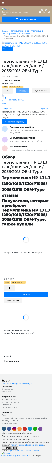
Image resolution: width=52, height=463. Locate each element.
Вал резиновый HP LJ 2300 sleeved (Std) (23, 253)
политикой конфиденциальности (27, 445)
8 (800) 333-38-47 (10, 423)
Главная (5, 31)
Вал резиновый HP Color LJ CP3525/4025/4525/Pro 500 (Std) (19, 331)
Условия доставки (10, 402)
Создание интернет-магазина (15, 455)
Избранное (8, 109)
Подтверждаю (10, 448)
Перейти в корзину (14, 122)
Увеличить (7, 49)
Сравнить (44, 109)
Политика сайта (9, 407)
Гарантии (6, 405)
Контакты (6, 392)
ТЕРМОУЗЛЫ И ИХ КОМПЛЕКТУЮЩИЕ (27, 31)
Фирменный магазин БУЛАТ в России (23, 451)
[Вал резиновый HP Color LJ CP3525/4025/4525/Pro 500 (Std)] (26, 317)
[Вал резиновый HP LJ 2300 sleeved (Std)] (26, 240)
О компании (8, 389)
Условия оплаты (9, 399)
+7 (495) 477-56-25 (41, 3)
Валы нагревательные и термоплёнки (17, 34)
